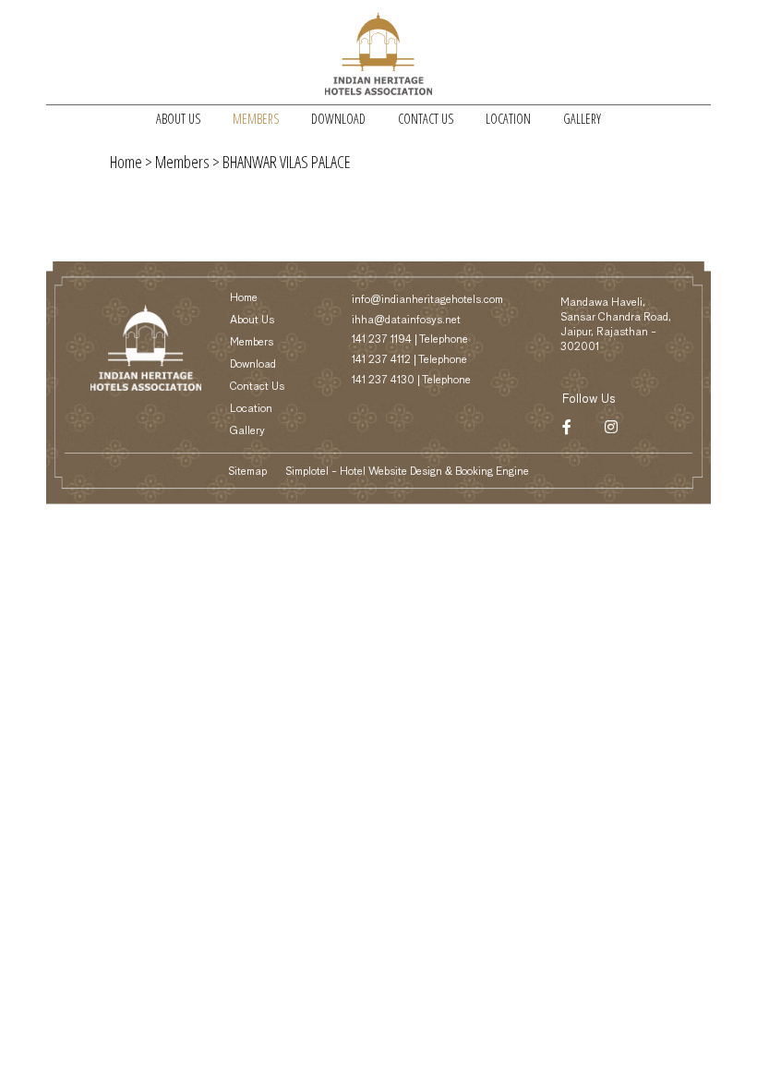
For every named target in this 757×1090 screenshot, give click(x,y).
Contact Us (425, 118)
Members (256, 118)
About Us (178, 118)
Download (338, 118)
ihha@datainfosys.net (406, 320)
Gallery (582, 118)
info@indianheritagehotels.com (427, 300)
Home (126, 162)
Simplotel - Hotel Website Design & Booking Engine (407, 472)
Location (508, 118)
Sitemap (247, 472)
